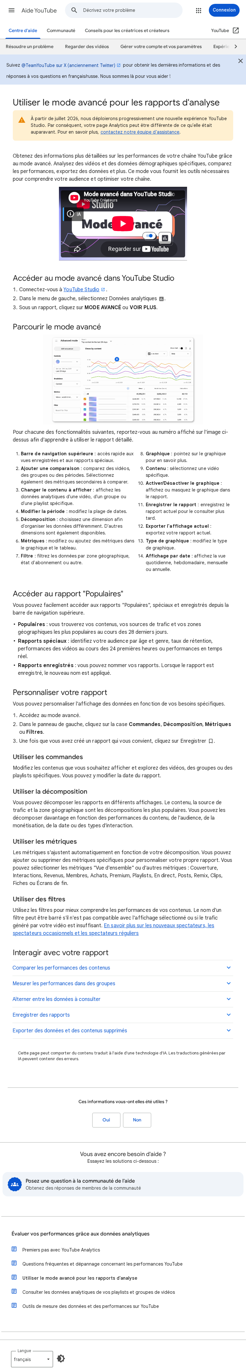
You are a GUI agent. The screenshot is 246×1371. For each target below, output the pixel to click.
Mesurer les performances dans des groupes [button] (63, 983)
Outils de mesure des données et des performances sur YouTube (90, 1306)
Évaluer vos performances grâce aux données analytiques (81, 1234)
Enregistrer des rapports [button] (41, 1015)
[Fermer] (240, 62)
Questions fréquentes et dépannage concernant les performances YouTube (102, 1264)
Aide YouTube (39, 10)
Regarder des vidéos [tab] (87, 46)
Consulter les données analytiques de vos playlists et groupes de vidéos (98, 1292)
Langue (24, 1350)
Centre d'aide (23, 30)
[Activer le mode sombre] (61, 1358)
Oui (106, 1120)
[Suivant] (233, 46)
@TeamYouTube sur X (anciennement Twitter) (68, 65)
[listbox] (32, 1359)
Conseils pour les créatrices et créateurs (127, 30)
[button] (11, 10)
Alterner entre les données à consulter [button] (56, 999)
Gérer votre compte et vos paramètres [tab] (161, 46)
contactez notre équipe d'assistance (140, 132)
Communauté (61, 30)
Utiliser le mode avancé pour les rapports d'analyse (79, 1278)
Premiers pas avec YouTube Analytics (61, 1250)
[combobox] (132, 10)
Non (137, 1120)
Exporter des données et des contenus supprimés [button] (69, 1031)
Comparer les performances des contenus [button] (61, 968)
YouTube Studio (81, 289)
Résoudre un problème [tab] (29, 46)
